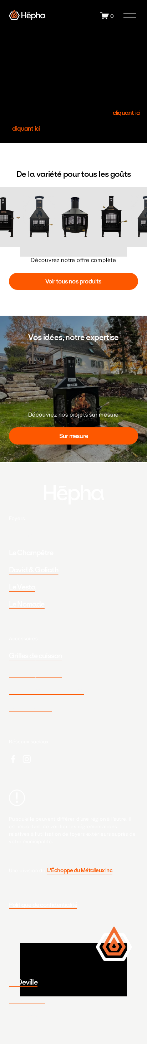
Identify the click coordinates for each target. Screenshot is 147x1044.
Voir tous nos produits (73, 281)
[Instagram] (26, 759)
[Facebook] (13, 759)
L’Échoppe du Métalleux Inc (79, 870)
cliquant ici (126, 112)
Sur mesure (73, 436)
